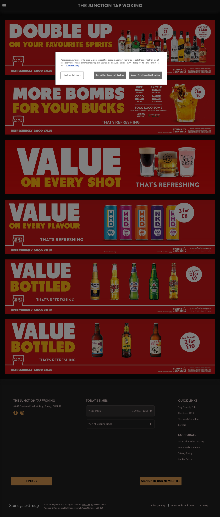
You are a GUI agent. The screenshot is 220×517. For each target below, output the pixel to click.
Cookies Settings (72, 75)
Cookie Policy (72, 66)
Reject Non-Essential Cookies (110, 75)
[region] (111, 68)
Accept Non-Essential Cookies (145, 75)
